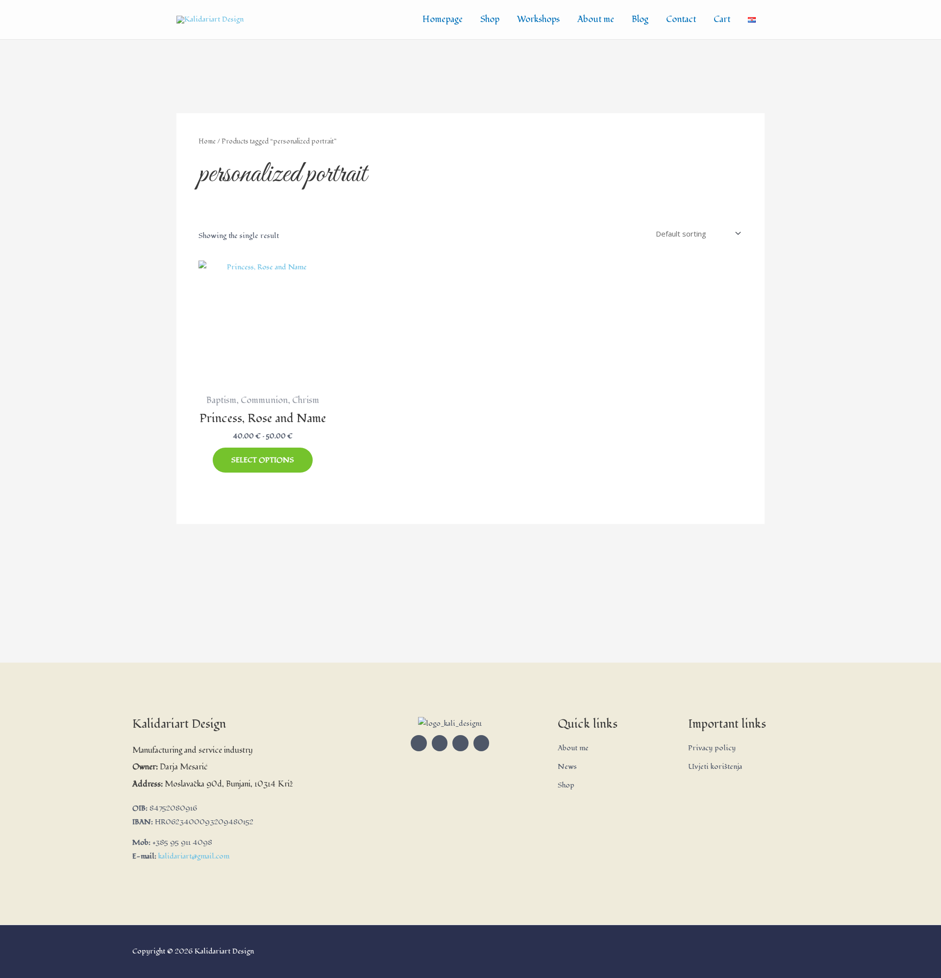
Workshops (538, 19)
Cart (722, 19)
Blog (640, 19)
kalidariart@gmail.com (193, 856)
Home (207, 141)
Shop (489, 19)
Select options (262, 460)
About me (595, 19)
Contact (681, 19)
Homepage (442, 19)
